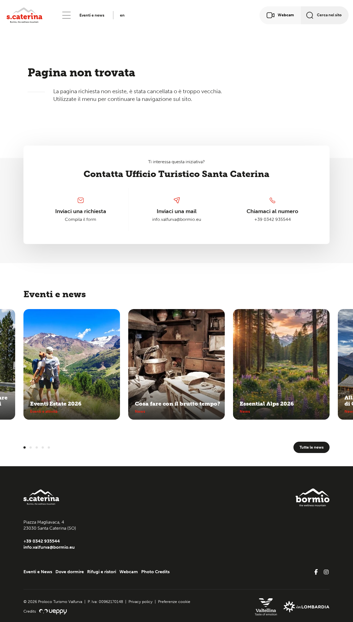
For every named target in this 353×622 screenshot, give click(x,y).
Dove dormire (69, 571)
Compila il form (80, 219)
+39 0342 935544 (272, 219)
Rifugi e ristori (101, 571)
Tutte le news (311, 447)
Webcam (128, 571)
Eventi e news (91, 15)
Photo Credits (155, 571)
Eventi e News (37, 571)
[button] (24, 447)
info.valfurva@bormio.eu (176, 219)
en (122, 15)
